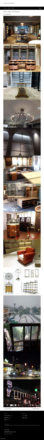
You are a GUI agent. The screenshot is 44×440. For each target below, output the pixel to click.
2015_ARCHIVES (36, 408)
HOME (4, 11)
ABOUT (5, 8)
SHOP (12, 8)
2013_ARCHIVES (8, 408)
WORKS (9, 8)
